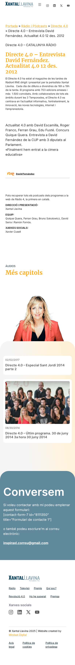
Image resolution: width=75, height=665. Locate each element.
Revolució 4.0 (17, 596)
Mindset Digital (18, 634)
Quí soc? (51, 588)
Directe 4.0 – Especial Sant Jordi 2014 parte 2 (35, 367)
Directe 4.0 (59, 26)
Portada (11, 26)
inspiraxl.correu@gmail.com (25, 543)
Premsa (54, 596)
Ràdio (12, 588)
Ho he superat (37, 596)
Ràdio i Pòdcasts (34, 26)
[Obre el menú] (40, 4)
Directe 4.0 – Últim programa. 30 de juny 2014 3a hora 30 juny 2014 (36, 435)
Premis (38, 588)
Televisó (24, 588)
